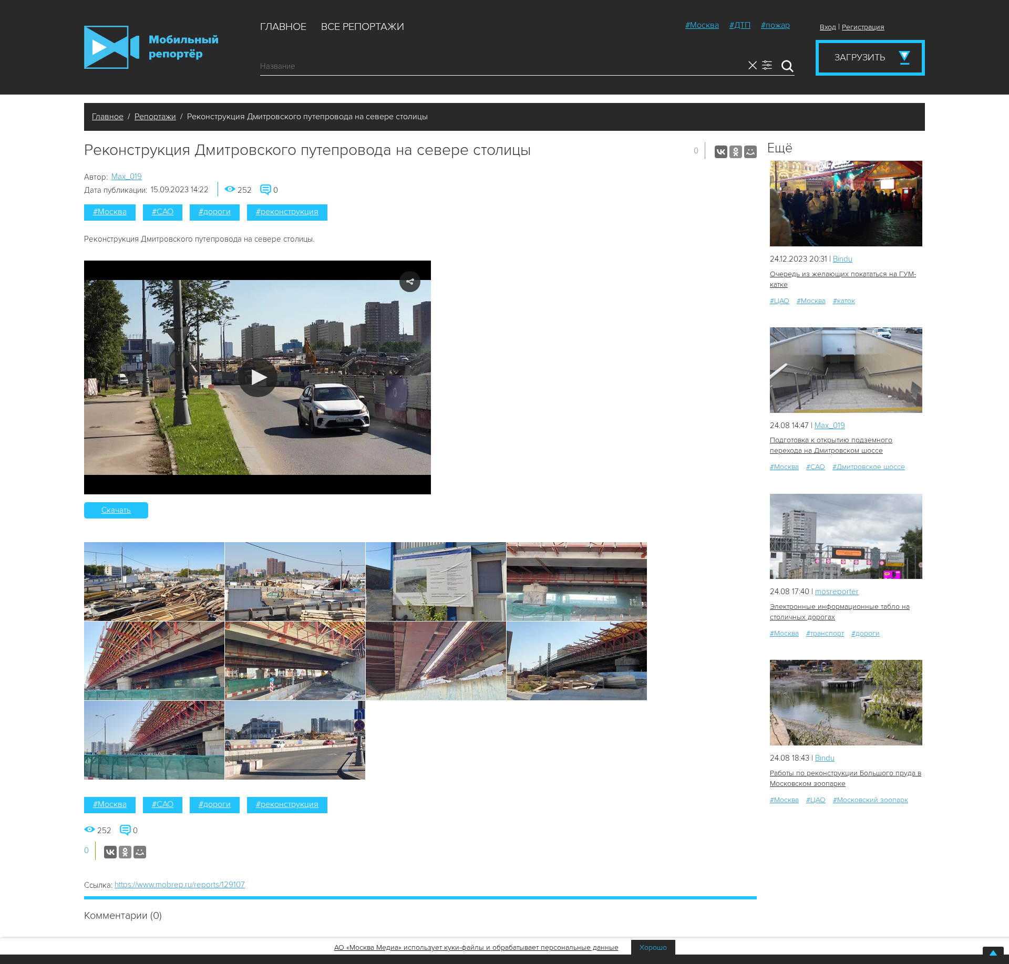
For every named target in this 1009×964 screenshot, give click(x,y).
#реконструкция (287, 211)
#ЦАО (779, 300)
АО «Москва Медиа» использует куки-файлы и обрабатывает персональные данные (476, 947)
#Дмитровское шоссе (868, 466)
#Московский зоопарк (870, 799)
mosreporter (837, 591)
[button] (257, 377)
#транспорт (825, 633)
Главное (283, 26)
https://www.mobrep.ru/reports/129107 (180, 884)
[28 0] (846, 536)
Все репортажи (362, 26)
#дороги (215, 211)
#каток (844, 300)
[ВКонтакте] (721, 152)
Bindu (842, 259)
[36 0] (846, 370)
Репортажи (155, 116)
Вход (828, 27)
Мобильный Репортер (151, 47)
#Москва (702, 25)
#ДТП (739, 25)
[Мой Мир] (750, 152)
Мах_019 (126, 176)
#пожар (775, 25)
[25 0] (846, 702)
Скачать (116, 510)
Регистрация (863, 27)
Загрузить (860, 57)
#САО (162, 211)
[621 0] (846, 203)
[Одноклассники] (735, 152)
